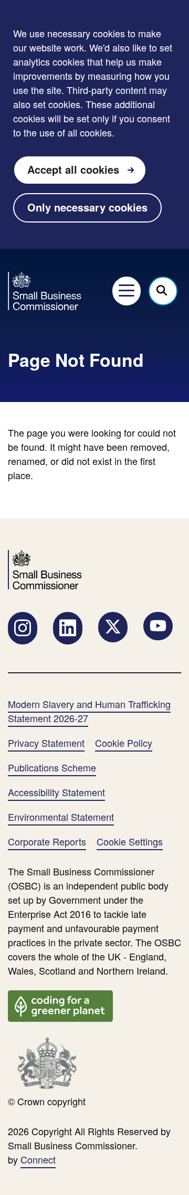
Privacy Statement (46, 742)
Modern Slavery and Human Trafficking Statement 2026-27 (89, 711)
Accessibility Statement (56, 792)
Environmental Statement (61, 816)
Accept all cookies (73, 169)
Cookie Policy (123, 742)
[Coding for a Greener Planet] (60, 1004)
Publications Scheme (52, 767)
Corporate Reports (47, 841)
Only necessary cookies (87, 207)
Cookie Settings (130, 841)
